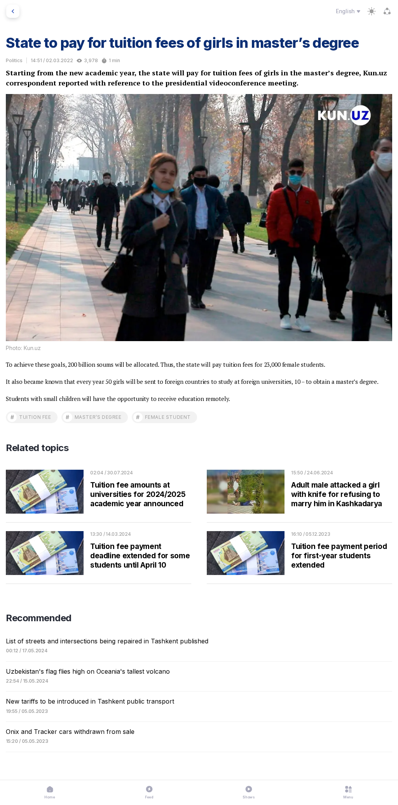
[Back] (12, 11)
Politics (14, 60)
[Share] (387, 11)
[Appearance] (371, 11)
